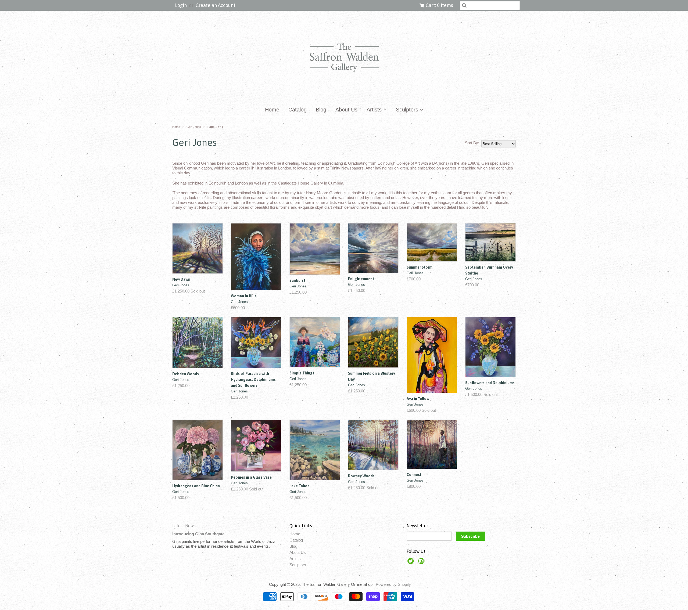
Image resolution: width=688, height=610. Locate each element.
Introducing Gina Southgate (198, 534)
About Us (346, 110)
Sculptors (408, 110)
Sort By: (472, 142)
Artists (375, 110)
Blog (321, 110)
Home (272, 110)
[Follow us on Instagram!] (422, 562)
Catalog (297, 110)
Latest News (184, 525)
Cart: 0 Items (439, 5)
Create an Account (215, 5)
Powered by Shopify (393, 584)
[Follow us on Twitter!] (411, 562)
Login (181, 5)
